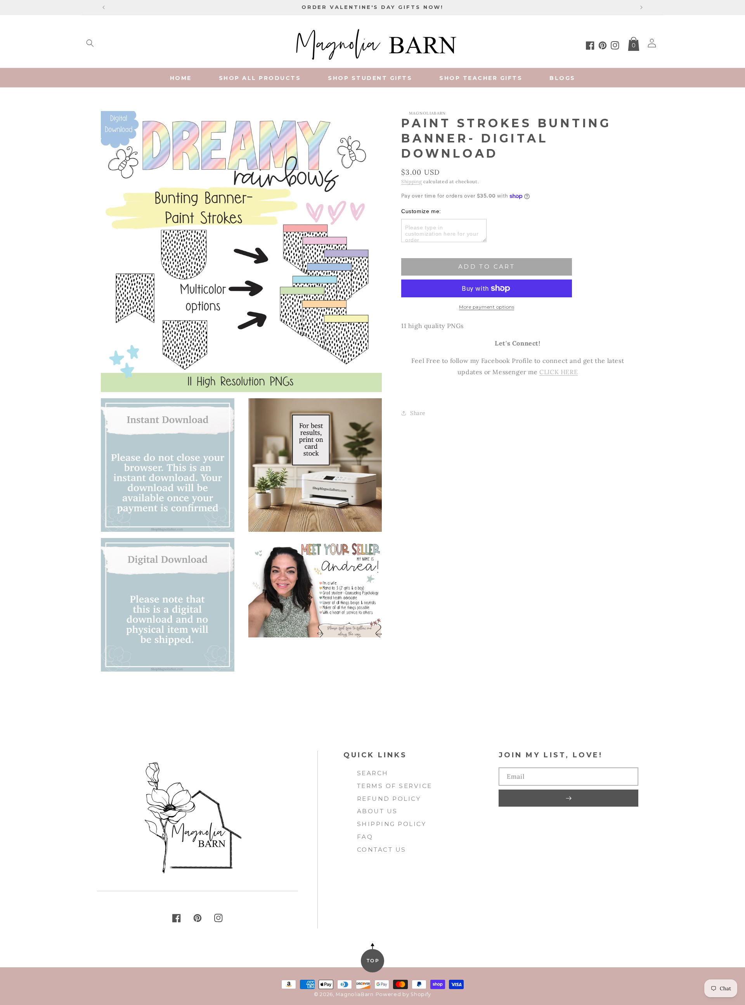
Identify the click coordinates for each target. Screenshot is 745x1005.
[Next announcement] (641, 7)
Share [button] (418, 413)
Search (372, 773)
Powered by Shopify (403, 994)
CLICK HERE (558, 372)
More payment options (486, 307)
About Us (377, 811)
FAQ (365, 836)
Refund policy (389, 798)
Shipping (411, 181)
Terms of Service (394, 786)
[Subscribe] (568, 798)
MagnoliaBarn (354, 994)
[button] (90, 43)
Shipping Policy (391, 824)
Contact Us (381, 849)
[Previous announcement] (103, 7)
